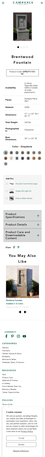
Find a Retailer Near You (11, 386)
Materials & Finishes (10, 380)
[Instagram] (18, 337)
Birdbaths (6, 356)
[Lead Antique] (17, 158)
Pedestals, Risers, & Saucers (13, 362)
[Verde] (6, 164)
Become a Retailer (9, 389)
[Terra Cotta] (34, 158)
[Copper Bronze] (28, 153)
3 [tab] (24, 47)
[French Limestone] (11, 158)
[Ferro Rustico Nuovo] (6, 158)
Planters (5, 347)
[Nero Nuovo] (22, 158)
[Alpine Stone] (17, 153)
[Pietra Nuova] (28, 158)
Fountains (6, 350)
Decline (21, 445)
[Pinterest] (12, 337)
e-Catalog (6, 383)
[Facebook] (6, 337)
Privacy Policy (27, 431)
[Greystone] (6, 153)
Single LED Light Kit (23, 191)
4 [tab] (27, 47)
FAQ (4, 374)
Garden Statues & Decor (12, 353)
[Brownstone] (22, 153)
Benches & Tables (9, 359)
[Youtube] (24, 337)
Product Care (7, 377)
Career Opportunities (10, 392)
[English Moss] (39, 153)
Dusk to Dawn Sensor (24, 198)
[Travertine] (39, 158)
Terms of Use (7, 404)
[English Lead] (34, 153)
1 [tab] (18, 47)
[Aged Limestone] (11, 153)
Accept (21, 438)
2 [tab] (21, 47)
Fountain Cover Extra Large (26, 184)
